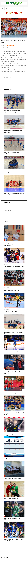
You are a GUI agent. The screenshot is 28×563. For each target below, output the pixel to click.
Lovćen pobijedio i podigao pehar (12, 393)
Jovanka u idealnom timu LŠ (11, 352)
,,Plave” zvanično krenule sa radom (12, 478)
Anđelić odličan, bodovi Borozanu (12, 498)
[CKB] (14, 3)
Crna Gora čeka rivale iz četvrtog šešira (14, 458)
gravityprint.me (4, 557)
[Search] (25, 8)
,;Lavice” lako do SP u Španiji (11, 311)
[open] (3, 8)
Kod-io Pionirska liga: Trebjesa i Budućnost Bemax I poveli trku (12, 289)
